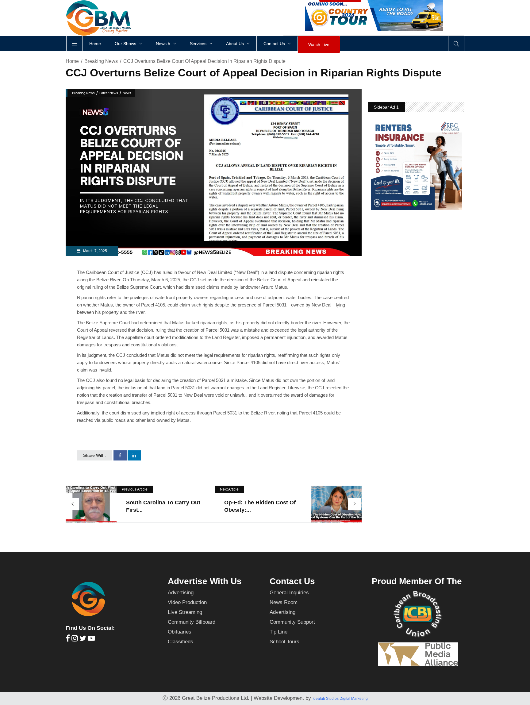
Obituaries (179, 632)
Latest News (108, 93)
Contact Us (292, 581)
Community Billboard (191, 622)
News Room (284, 602)
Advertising (181, 592)
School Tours (284, 642)
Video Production (187, 602)
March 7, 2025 (94, 251)
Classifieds (180, 642)
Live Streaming (185, 612)
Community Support (292, 622)
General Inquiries (289, 592)
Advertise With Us (205, 581)
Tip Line (278, 632)
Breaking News (101, 61)
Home (72, 61)
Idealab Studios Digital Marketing (340, 698)
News (127, 93)
